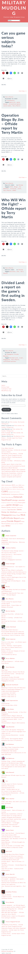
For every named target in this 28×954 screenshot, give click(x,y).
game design (13, 505)
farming (16, 502)
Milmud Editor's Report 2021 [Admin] (13, 469)
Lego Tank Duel (6, 754)
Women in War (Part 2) (8, 694)
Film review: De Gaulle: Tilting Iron (12, 729)
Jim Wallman (12, 512)
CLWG (4, 491)
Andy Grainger (6, 432)
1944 (11, 187)
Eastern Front (10, 502)
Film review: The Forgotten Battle (12, 738)
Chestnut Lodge (20, 489)
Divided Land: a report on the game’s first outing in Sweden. (13, 291)
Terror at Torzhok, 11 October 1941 (12, 845)
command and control (14, 491)
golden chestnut (11, 507)
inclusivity (4, 509)
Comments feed (6, 388)
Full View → (23, 91)
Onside (16, 354)
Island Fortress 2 (6, 556)
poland (8, 523)
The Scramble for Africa (9, 654)
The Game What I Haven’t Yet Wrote (12, 672)
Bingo (16, 187)
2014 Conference (6, 485)
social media (7, 105)
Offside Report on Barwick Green (12, 847)
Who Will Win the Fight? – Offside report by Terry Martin (13, 208)
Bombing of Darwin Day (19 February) (13, 687)
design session (18, 500)
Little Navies (5, 703)
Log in (3, 385)
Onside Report (14, 521)
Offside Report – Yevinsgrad (10, 826)
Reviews (5, 356)
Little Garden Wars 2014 (9, 705)
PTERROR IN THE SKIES (9, 751)
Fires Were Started (7, 448)
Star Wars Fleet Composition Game (12, 747)
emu (18, 271)
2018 (20, 485)
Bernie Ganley (5, 489)
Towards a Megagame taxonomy (11, 559)
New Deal (4, 670)
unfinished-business (9, 361)
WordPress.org (6, 390)
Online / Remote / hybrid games (11, 645)
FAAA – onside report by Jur (10, 789)
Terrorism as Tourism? (8, 880)
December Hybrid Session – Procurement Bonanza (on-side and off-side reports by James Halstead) (12, 631)
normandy (13, 188)
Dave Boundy (9, 497)
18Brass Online (6, 894)
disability (3, 502)
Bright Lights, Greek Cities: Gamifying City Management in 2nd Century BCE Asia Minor (13, 766)
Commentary (11, 100)
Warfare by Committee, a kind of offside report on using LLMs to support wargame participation (11, 475)
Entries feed (5, 387)
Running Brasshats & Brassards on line (13, 752)
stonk (19, 188)
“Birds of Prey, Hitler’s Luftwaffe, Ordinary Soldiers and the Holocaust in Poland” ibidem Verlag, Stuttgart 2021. (13, 572)
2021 (23, 485)
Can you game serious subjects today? (13, 907)
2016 (17, 485)
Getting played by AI (7, 787)
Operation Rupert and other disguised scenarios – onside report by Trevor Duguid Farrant (13, 930)
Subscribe (6, 409)
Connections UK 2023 (8, 693)
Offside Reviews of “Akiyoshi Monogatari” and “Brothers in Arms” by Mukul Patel (13, 838)
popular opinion (14, 523)
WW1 (3, 526)
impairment (19, 507)
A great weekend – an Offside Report (13, 905)
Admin (2, 487)
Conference (5, 494)
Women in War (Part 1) (8, 696)
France (20, 502)
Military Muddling (14, 8)
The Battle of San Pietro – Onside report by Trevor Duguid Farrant (13, 438)
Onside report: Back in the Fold (11, 464)
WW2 (14, 190)
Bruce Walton (13, 489)
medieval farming (22, 512)
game (23, 502)
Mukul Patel (16, 515)
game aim (13, 102)
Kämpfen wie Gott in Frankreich (11, 740)
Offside (20, 185)
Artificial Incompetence (9, 877)
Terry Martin (9, 97)
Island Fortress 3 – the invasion (11, 554)
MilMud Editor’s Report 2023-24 (11, 715)
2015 (13, 485)
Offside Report (13, 518)
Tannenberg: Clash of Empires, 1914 (12, 635)
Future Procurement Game (9, 749)
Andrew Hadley (18, 487)
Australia (12, 271)
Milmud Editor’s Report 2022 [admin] (13, 722)
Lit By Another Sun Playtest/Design (12, 717)
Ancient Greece (8, 487)
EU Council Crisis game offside (11, 791)
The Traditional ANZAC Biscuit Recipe (13, 471)
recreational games (15, 104)
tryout (21, 523)
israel (21, 357)
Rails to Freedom (6, 575)
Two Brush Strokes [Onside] (10, 677)
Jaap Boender (11, 509)
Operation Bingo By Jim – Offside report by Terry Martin (12, 124)
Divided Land (14, 357)
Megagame (10, 354)
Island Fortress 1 (6, 558)
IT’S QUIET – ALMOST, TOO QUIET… (13, 879)
